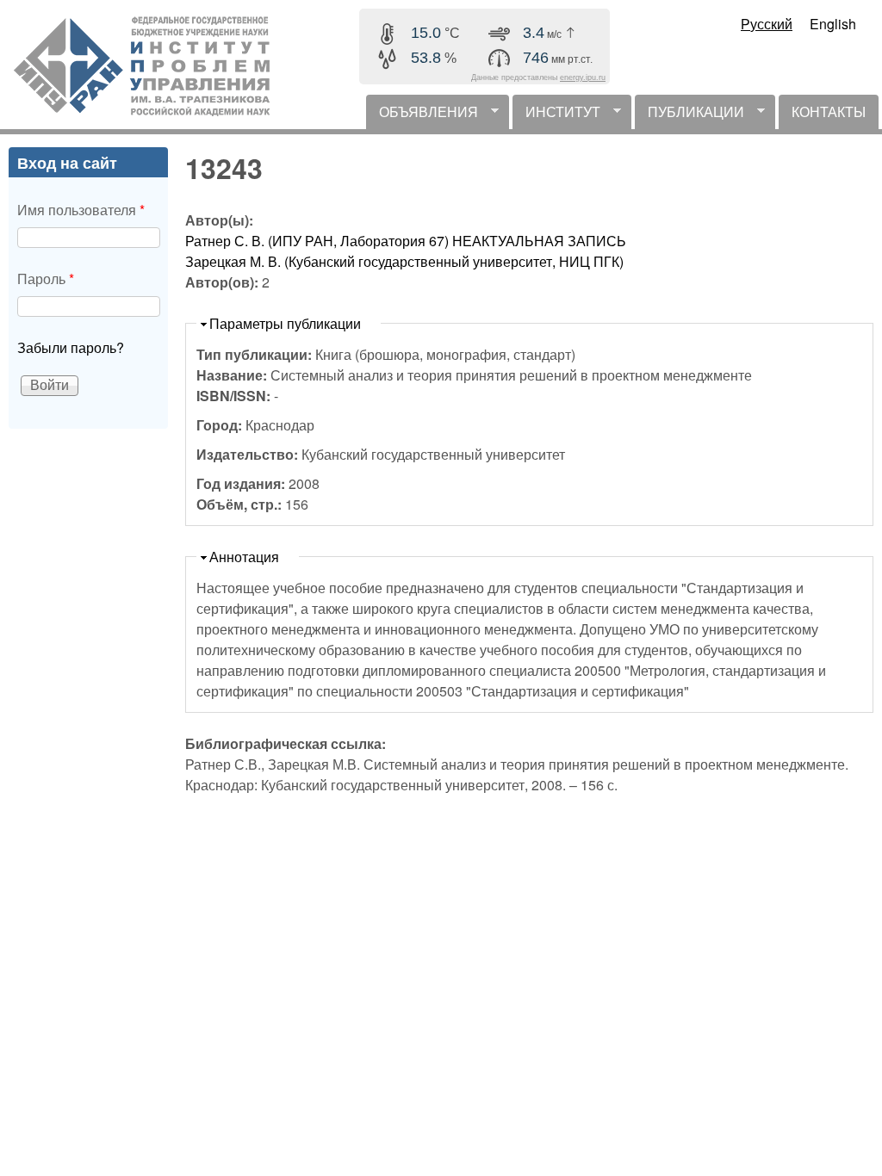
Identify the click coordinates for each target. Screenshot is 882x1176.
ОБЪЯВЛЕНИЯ (422, 115)
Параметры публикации (285, 323)
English (833, 24)
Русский (766, 24)
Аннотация (244, 556)
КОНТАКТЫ (829, 111)
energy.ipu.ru (583, 77)
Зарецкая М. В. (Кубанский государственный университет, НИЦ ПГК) (404, 261)
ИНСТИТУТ (556, 115)
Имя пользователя (81, 210)
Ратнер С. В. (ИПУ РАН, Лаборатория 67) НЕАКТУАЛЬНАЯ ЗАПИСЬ (405, 241)
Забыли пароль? (70, 347)
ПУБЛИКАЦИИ (689, 115)
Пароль (45, 278)
